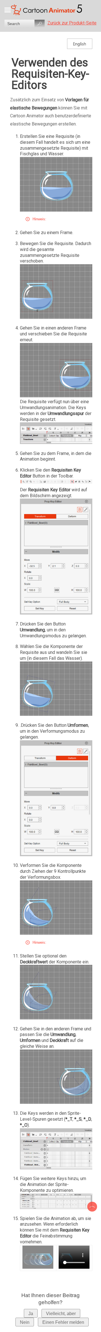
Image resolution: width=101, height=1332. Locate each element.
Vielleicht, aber (61, 1313)
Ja (30, 1313)
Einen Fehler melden (63, 1322)
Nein (24, 1322)
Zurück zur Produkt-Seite (72, 23)
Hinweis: (39, 219)
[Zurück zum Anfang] (93, 1206)
